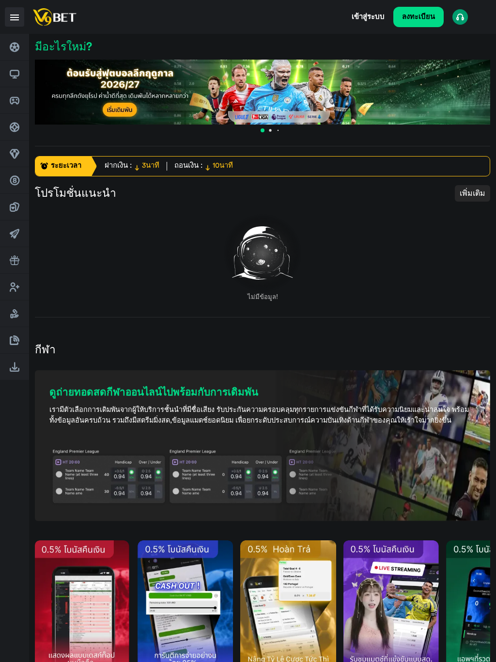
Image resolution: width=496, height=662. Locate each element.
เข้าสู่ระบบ (368, 16)
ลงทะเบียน (418, 16)
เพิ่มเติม (472, 193)
